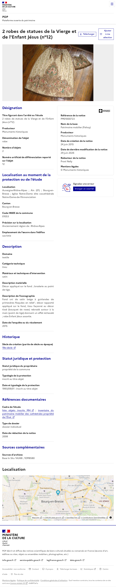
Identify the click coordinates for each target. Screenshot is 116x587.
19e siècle (7, 347)
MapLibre (35, 517)
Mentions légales (9, 580)
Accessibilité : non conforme (13, 569)
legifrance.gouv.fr (55, 560)
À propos (49, 569)
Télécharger (88, 34)
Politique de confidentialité (28, 580)
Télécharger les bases (68, 569)
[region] (58, 498)
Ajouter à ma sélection (107, 34)
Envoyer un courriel (84, 188)
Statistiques (88, 569)
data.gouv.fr (76, 560)
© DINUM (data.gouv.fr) (52, 517)
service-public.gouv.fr (30, 560)
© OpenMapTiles (71, 517)
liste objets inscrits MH (16, 410)
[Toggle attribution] (110, 517)
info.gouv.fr (8, 560)
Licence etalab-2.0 (17, 583)
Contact (35, 569)
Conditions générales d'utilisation (53, 580)
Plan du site (18, 574)
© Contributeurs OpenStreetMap (93, 517)
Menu (112, 4)
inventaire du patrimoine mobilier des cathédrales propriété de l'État (28, 414)
